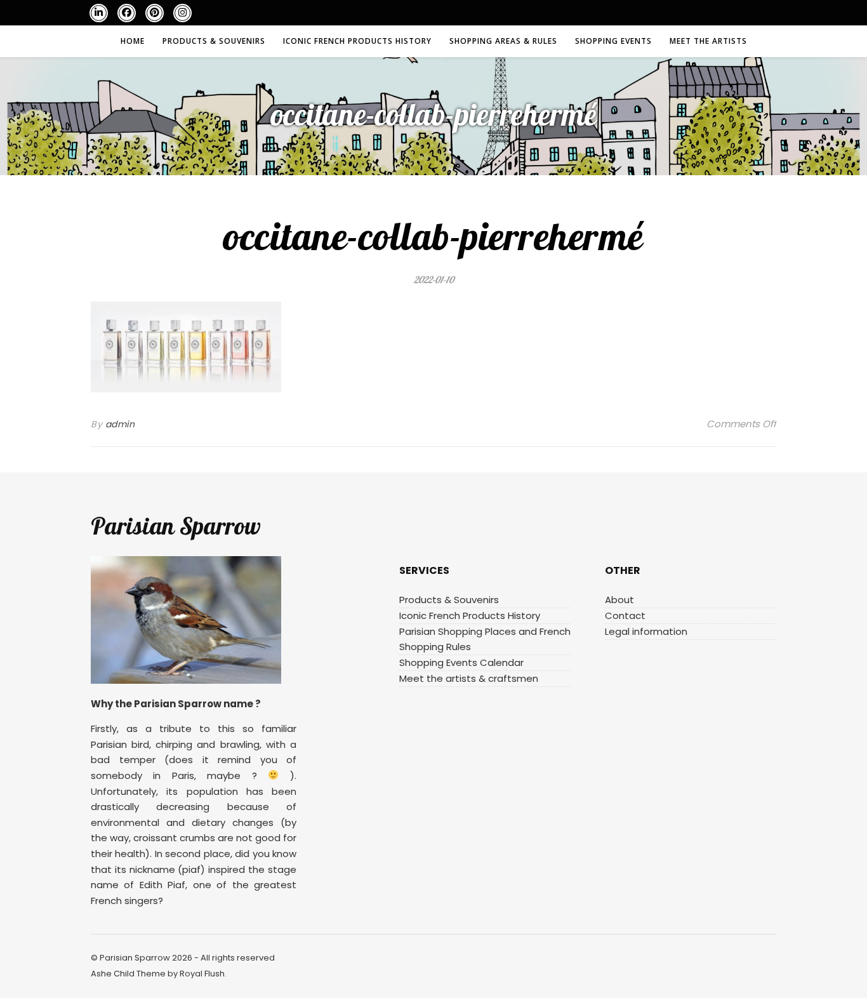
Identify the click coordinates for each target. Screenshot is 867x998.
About (619, 599)
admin (120, 424)
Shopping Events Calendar (461, 662)
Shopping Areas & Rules (503, 41)
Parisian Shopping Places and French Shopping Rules (485, 639)
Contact (625, 615)
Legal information (646, 631)
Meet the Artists (708, 41)
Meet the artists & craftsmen (468, 678)
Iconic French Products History (357, 41)
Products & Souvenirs (213, 41)
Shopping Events (613, 41)
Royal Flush (202, 974)
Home (133, 41)
